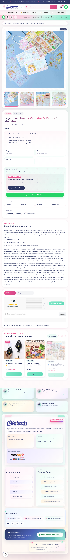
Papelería (11, 12)
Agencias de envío (49, 496)
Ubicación (56, 17)
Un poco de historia (49, 477)
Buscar (53, 7)
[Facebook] (7, 17)
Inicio (5, 23)
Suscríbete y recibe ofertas (52, 501)
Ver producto (14, 374)
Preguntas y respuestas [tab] (25, 293)
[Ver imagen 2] (27, 99)
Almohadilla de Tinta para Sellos (33, 364)
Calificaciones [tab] (10, 293)
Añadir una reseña (56, 303)
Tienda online (16, 477)
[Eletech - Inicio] (12, 7)
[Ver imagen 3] (43, 99)
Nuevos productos (29, 12)
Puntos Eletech (17, 496)
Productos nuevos (17, 487)
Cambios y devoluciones (51, 491)
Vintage (45, 12)
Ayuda (65, 17)
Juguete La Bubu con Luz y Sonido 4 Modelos (55, 365)
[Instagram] (11, 17)
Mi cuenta (27, 17)
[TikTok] (15, 17)
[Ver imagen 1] (11, 99)
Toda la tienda (59, 12)
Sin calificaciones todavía (19, 125)
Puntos (36, 17)
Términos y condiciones (50, 487)
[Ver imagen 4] (58, 99)
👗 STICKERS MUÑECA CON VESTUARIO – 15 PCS (14, 364)
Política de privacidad (50, 482)
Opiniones (46, 17)
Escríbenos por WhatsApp (51, 535)
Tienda (9, 23)
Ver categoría (52, 336)
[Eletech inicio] (17, 422)
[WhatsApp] (66, 7)
